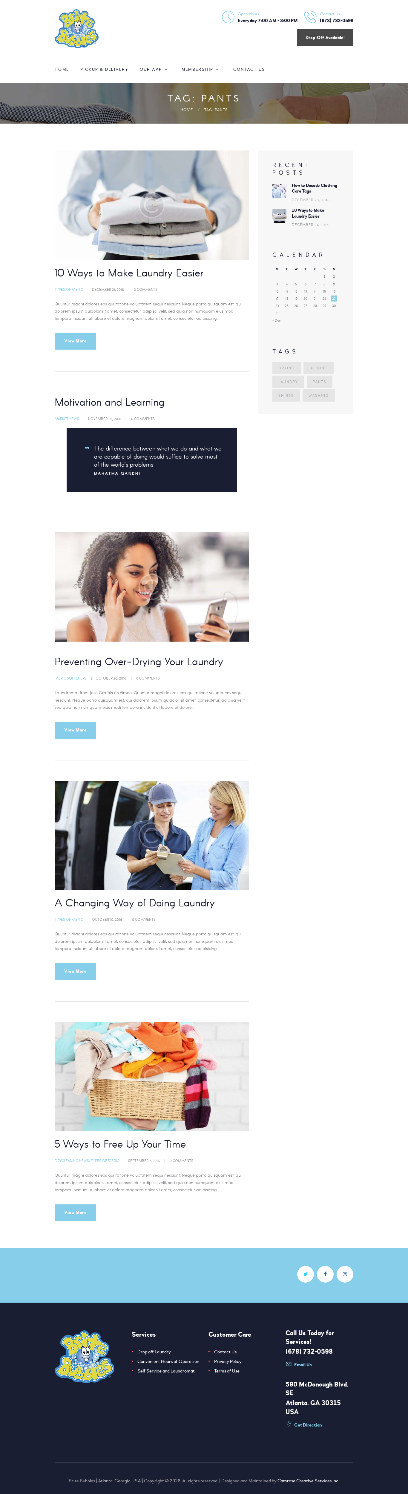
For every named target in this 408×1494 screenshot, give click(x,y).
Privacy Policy (228, 1361)
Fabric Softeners (71, 678)
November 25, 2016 (104, 418)
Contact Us (225, 1352)
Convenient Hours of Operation (168, 1361)
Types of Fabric (69, 289)
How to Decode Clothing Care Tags (314, 188)
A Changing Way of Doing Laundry (135, 903)
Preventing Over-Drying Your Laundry (139, 662)
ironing (318, 367)
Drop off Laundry (154, 1352)
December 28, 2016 (311, 199)
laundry (288, 381)
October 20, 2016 (111, 678)
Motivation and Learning (110, 403)
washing (319, 395)
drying (286, 367)
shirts (286, 395)
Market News (67, 418)
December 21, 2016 (108, 289)
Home (186, 109)
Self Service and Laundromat (166, 1371)
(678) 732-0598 (309, 1351)
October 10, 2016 (107, 919)
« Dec (276, 320)
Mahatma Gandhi (117, 473)
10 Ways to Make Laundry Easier (129, 274)
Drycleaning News (72, 1160)
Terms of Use (227, 1371)
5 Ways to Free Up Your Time (120, 1145)
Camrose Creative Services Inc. (308, 1481)
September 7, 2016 (144, 1160)
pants (319, 381)
